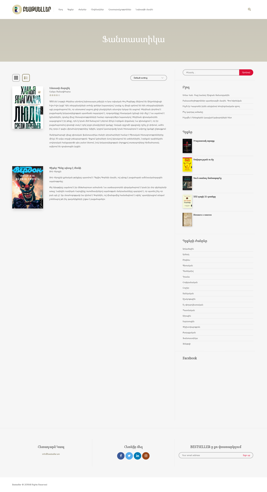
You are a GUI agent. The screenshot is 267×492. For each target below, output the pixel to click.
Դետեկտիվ (188, 271)
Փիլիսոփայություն (191, 327)
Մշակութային (189, 299)
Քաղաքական (189, 332)
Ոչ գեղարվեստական (193, 304)
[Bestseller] (31, 9)
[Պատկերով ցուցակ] (16, 78)
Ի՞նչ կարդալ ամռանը (193, 112)
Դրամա (186, 276)
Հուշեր (186, 287)
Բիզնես (186, 260)
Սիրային (187, 315)
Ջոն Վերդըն (55, 171)
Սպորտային (188, 321)
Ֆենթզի (187, 343)
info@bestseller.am (51, 454)
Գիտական (188, 265)
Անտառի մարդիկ (59, 88)
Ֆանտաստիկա (190, 338)
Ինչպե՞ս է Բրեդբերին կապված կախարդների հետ (207, 117)
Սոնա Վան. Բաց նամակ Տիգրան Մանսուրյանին (206, 95)
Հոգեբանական (190, 282)
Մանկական (188, 293)
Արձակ (186, 254)
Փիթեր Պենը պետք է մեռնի (65, 168)
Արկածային (188, 248)
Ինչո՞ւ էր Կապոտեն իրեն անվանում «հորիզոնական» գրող (211, 106)
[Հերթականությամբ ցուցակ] (26, 78)
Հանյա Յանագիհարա (60, 91)
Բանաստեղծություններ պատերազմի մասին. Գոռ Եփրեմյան (212, 100)
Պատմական (189, 310)
